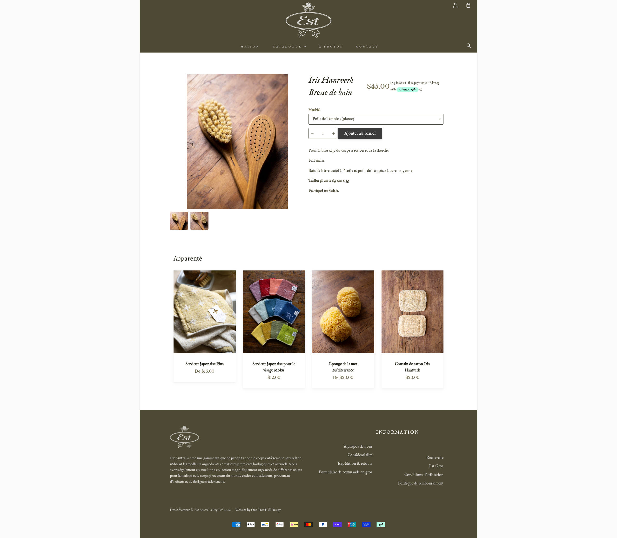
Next (303, 179)
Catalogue (288, 46)
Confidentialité (360, 455)
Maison (250, 46)
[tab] (179, 221)
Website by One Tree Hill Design (258, 510)
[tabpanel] (237, 141)
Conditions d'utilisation (423, 475)
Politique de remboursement (420, 483)
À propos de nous (358, 446)
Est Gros (436, 466)
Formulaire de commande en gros (345, 472)
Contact (367, 46)
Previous (171, 179)
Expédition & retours (355, 463)
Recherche (434, 458)
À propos (331, 46)
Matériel (314, 110)
